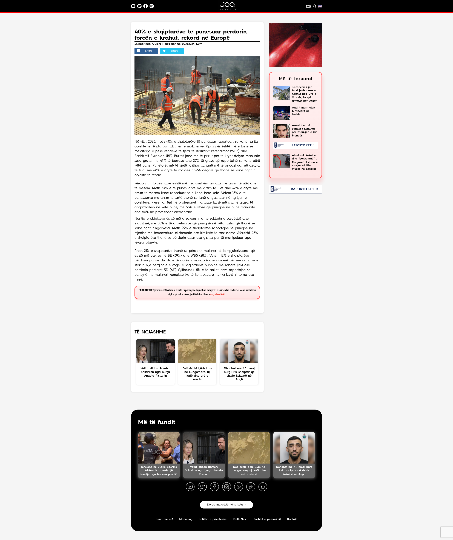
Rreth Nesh (240, 519)
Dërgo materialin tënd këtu (225, 504)
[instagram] (226, 487)
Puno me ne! (164, 519)
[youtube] (190, 487)
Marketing (186, 519)
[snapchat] (263, 487)
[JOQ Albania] (230, 7)
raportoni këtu (218, 294)
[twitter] (202, 487)
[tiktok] (251, 487)
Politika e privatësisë (212, 519)
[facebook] (214, 487)
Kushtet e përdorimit (267, 519)
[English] (320, 6)
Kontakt (292, 519)
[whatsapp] (239, 487)
